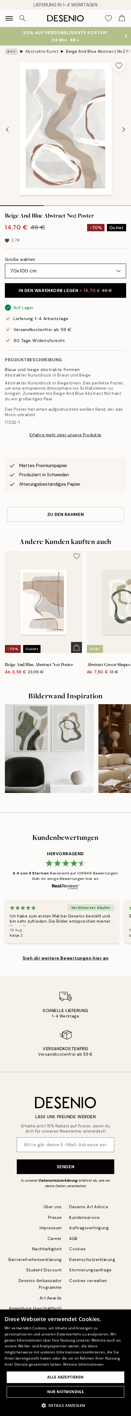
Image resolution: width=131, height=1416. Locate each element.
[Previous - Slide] (7, 129)
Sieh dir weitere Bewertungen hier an (65, 958)
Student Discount (44, 1270)
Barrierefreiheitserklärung (35, 1259)
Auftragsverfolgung (89, 1227)
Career (55, 1238)
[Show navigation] (9, 18)
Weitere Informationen (83, 1364)
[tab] (22, 203)
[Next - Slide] (124, 129)
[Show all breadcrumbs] (11, 52)
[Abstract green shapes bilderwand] (49, 748)
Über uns (53, 1206)
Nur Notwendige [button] (65, 1391)
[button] (65, 1405)
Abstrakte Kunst (41, 51)
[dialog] (65, 1363)
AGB (73, 1238)
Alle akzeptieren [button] (65, 1377)
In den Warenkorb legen (65, 290)
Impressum (51, 1227)
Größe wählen (20, 259)
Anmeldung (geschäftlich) (35, 1308)
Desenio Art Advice (88, 1206)
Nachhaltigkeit (47, 1249)
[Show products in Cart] (122, 18)
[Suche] (22, 18)
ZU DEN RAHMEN (65, 514)
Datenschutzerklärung (58, 1180)
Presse (55, 1217)
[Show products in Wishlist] (108, 18)
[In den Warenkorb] (76, 647)
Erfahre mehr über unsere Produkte (65, 435)
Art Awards (51, 1298)
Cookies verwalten (88, 1280)
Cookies (77, 1249)
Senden (65, 1166)
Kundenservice (84, 1217)
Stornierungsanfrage (90, 1270)
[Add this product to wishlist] (119, 65)
